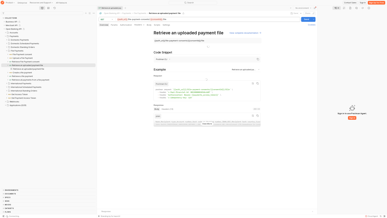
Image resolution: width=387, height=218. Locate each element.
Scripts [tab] (157, 25)
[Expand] (4, 21)
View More (207, 121)
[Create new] (86, 13)
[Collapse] (4, 29)
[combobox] (303, 8)
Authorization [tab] (126, 25)
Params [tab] (114, 25)
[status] (12, 216)
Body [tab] (149, 25)
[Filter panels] (3, 13)
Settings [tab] (166, 25)
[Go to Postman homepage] (2, 3)
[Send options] (313, 19)
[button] (315, 8)
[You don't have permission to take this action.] (125, 8)
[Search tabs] (291, 8)
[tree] (48, 104)
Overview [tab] (104, 25)
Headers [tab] (139, 25)
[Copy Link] (313, 13)
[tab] (42, 8)
